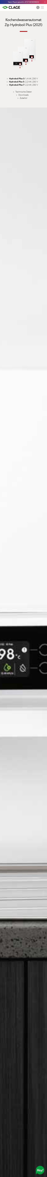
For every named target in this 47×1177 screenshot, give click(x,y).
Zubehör (23, 97)
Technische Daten (23, 91)
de (38, 7)
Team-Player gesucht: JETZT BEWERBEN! (23, 2)
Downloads (23, 94)
